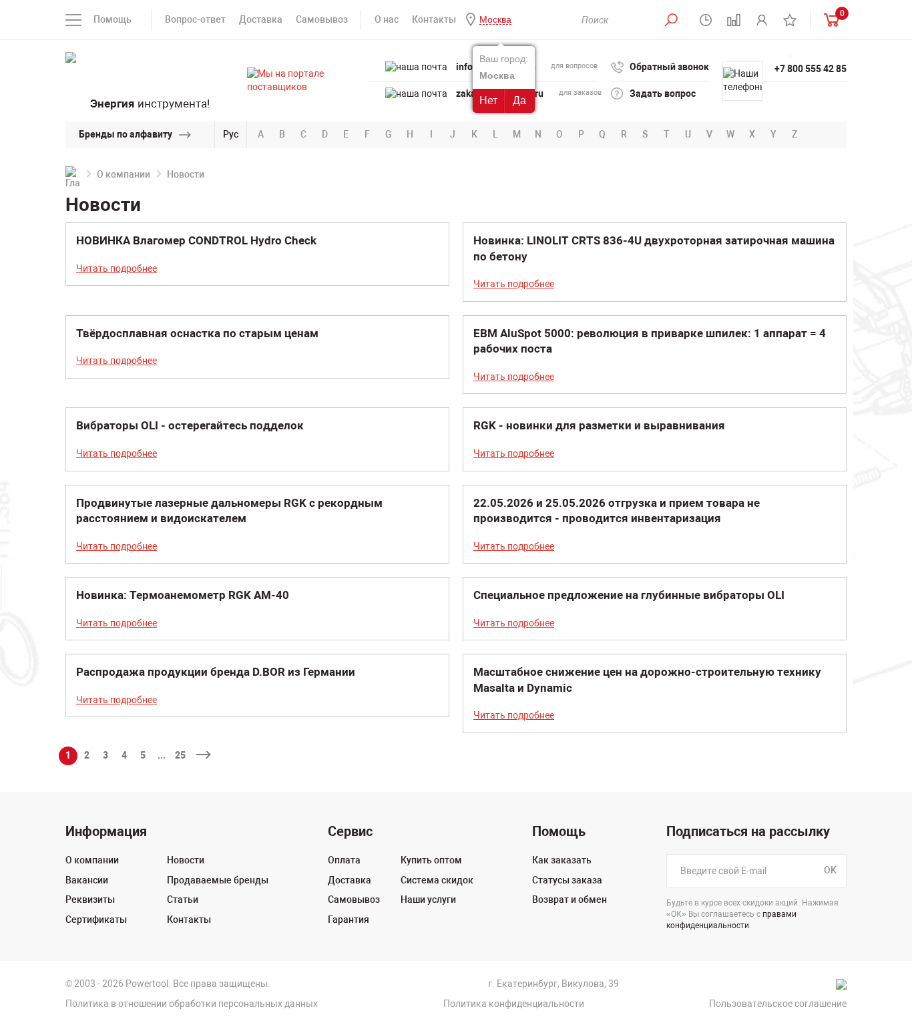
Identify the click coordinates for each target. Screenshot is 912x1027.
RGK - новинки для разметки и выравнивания (599, 425)
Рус (230, 134)
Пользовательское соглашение (778, 1003)
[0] (828, 19)
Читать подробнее (116, 268)
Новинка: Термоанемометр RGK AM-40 (182, 595)
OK (830, 870)
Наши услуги (428, 899)
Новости (185, 860)
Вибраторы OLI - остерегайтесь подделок (190, 425)
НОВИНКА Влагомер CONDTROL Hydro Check (196, 240)
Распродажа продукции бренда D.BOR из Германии (215, 671)
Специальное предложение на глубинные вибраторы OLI (628, 595)
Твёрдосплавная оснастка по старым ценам (197, 333)
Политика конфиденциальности (513, 1003)
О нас (387, 19)
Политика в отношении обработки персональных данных (191, 1003)
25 (180, 755)
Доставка (260, 19)
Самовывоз (322, 19)
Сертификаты (96, 919)
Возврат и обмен (569, 899)
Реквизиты (90, 899)
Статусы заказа (567, 880)
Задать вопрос (663, 93)
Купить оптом (431, 860)
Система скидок (437, 880)
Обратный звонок (669, 66)
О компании (123, 174)
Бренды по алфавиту (125, 134)
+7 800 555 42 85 (810, 68)
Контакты (434, 19)
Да (519, 100)
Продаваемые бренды (217, 880)
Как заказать (562, 860)
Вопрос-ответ (195, 19)
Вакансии (86, 880)
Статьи (182, 899)
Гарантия (348, 919)
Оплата (344, 860)
